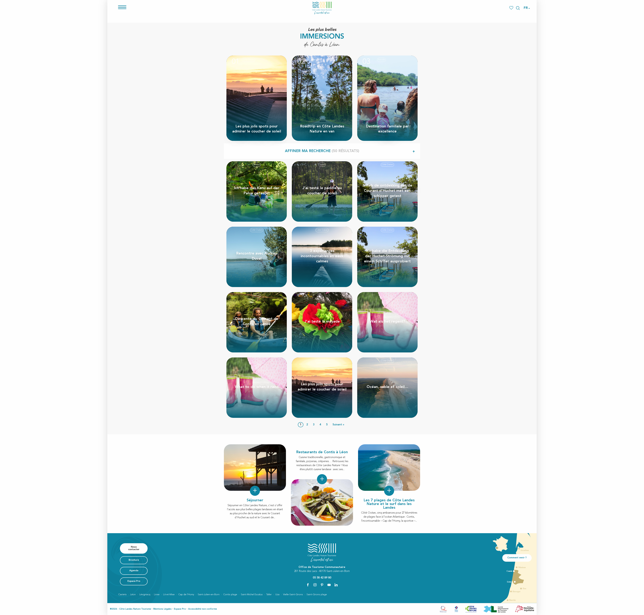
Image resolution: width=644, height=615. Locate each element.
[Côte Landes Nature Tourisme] (322, 8)
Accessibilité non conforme (202, 609)
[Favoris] (511, 8)
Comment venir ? (517, 557)
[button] (518, 8)
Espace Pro (180, 609)
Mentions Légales (162, 609)
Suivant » (338, 424)
